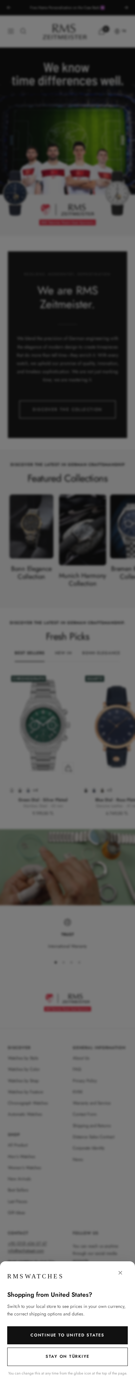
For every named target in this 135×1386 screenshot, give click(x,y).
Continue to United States (67, 1335)
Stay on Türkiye (67, 1356)
